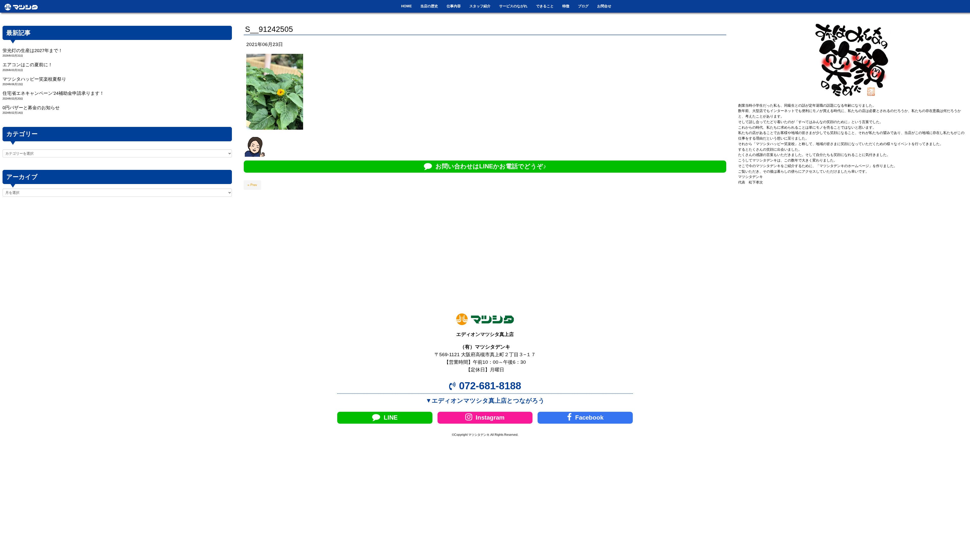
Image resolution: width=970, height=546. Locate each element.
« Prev (252, 185)
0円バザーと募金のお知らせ (31, 107)
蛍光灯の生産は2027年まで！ (33, 50)
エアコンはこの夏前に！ (28, 64)
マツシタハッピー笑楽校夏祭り (34, 79)
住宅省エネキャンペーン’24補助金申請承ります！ (53, 93)
